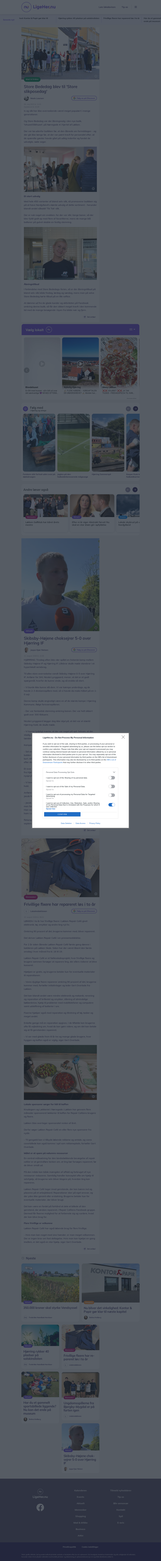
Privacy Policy (94, 823)
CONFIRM (62, 814)
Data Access (80, 823)
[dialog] (80, 780)
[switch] (111, 777)
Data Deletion (66, 823)
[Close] (124, 737)
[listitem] (80, 772)
